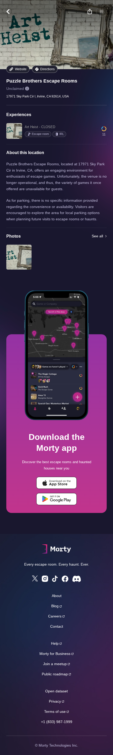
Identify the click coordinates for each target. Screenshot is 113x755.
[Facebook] (65, 579)
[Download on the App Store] (56, 483)
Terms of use (55, 711)
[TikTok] (55, 579)
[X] (35, 578)
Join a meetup (55, 664)
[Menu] (101, 11)
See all (97, 236)
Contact (56, 626)
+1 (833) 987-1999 (56, 722)
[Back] (10, 11)
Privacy (55, 701)
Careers (54, 616)
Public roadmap (55, 674)
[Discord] (76, 579)
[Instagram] (45, 579)
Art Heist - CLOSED (40, 127)
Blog (55, 606)
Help (55, 643)
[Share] (90, 11)
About (56, 596)
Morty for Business (54, 654)
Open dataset (56, 691)
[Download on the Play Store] (56, 499)
